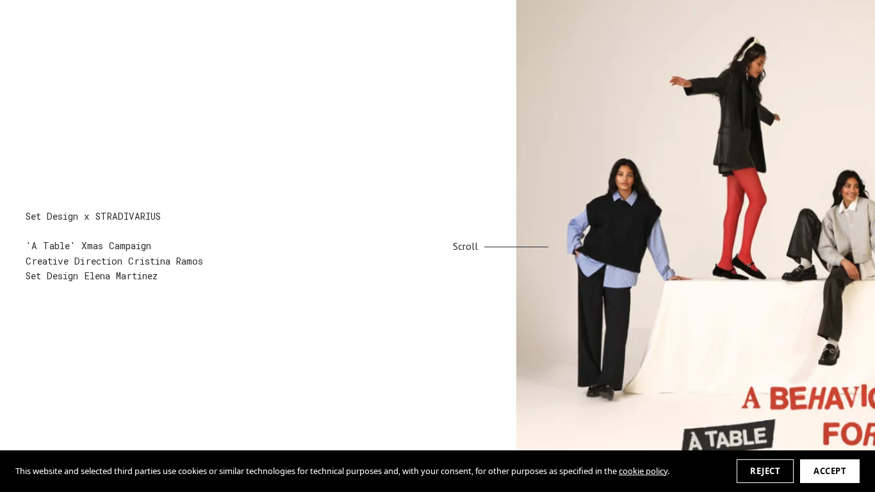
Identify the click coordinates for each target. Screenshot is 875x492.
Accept (830, 471)
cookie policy (643, 471)
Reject (765, 471)
